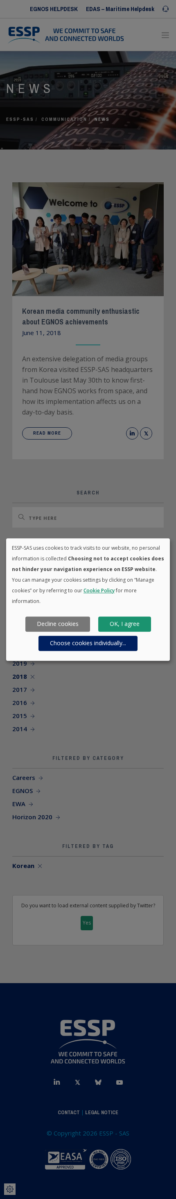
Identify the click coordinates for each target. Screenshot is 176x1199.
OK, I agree (125, 624)
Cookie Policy (99, 590)
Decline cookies (58, 624)
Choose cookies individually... (88, 643)
